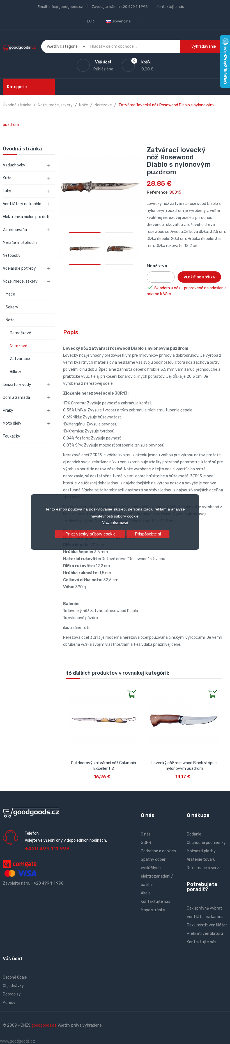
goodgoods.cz (44, 1025)
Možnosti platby (201, 851)
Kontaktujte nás (170, 6)
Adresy (9, 1002)
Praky (8, 410)
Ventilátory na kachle (22, 204)
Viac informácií (115, 522)
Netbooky (11, 255)
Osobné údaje (15, 977)
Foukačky (11, 436)
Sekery (12, 307)
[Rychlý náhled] (70, 689)
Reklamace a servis (204, 868)
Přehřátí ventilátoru (205, 933)
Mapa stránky (153, 910)
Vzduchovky (14, 165)
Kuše (7, 178)
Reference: (158, 192)
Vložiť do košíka (199, 277)
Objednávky (13, 985)
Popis (70, 332)
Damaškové (20, 333)
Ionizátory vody (17, 384)
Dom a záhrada (16, 397)
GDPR (146, 842)
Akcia (146, 893)
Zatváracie (20, 358)
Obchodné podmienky (206, 842)
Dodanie (194, 834)
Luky (7, 191)
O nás (146, 834)
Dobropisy (12, 994)
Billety (15, 371)
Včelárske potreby (19, 268)
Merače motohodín (20, 242)
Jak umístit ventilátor (207, 925)
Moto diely (12, 423)
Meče (10, 294)
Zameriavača (15, 229)
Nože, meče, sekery (20, 281)
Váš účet (12, 958)
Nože (10, 320)
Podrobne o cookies (158, 851)
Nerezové (18, 346)
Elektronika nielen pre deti (26, 216)
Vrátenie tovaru (201, 859)
